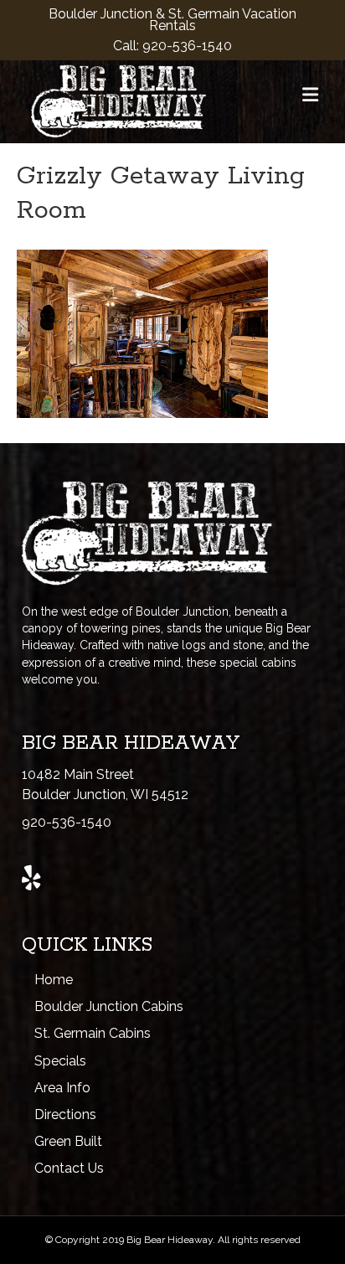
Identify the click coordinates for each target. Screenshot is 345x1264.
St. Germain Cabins (92, 1033)
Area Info (62, 1088)
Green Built (68, 1141)
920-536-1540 (187, 46)
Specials (60, 1061)
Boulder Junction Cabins (108, 1006)
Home (53, 980)
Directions (65, 1114)
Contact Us (69, 1168)
